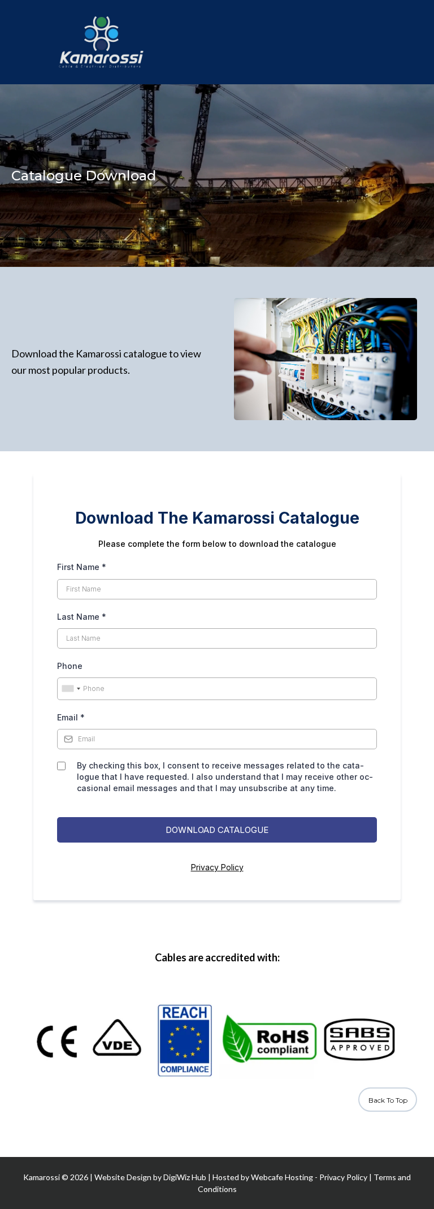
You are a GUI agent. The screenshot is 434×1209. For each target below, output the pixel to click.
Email (71, 717)
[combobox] (71, 689)
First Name (81, 567)
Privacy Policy (217, 867)
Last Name (81, 616)
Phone (70, 666)
